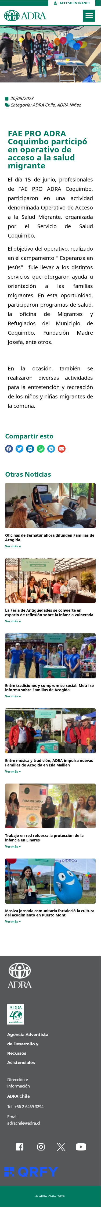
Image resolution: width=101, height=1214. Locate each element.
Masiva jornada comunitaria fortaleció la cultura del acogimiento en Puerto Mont (49, 913)
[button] (89, 16)
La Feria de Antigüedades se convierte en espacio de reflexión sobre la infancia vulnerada (49, 613)
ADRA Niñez (69, 105)
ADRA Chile (44, 105)
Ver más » (13, 546)
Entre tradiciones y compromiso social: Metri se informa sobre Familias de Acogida (49, 688)
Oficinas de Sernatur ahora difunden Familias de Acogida (49, 538)
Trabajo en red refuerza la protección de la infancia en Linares (44, 838)
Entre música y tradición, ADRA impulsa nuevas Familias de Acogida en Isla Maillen (49, 763)
